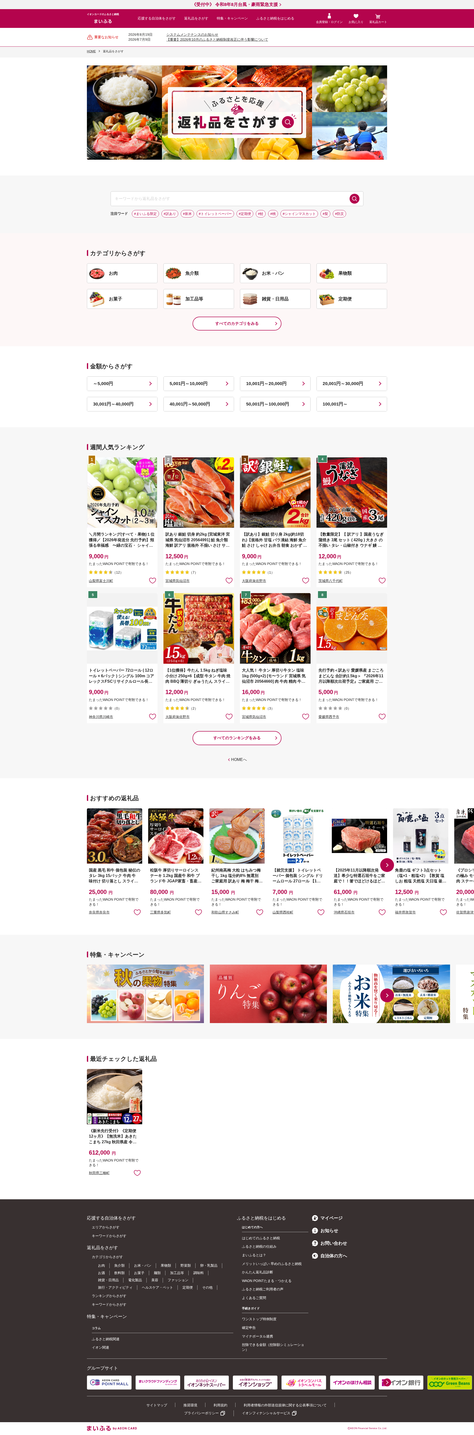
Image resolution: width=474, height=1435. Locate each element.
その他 (207, 1287)
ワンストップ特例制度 (259, 1319)
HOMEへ (239, 759)
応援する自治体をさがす (157, 18)
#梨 (325, 214)
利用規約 (220, 1405)
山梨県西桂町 (283, 912)
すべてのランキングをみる (237, 738)
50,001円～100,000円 (267, 404)
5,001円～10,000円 (189, 383)
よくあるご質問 (254, 1298)
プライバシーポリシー (201, 1413)
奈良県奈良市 (99, 912)
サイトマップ (156, 1405)
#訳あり (170, 214)
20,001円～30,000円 (343, 383)
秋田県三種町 (99, 1173)
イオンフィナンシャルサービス (266, 1413)
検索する (354, 199)
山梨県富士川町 (101, 581)
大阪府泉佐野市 (254, 581)
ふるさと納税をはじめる (275, 18)
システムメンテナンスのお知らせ (192, 35)
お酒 (101, 1273)
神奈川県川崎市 (101, 717)
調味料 (198, 1273)
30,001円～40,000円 (113, 404)
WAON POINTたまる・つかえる (267, 1281)
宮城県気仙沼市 (177, 581)
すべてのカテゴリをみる (237, 323)
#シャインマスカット (299, 214)
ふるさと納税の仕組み (259, 1246)
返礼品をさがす (196, 18)
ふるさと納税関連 (105, 1339)
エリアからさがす (105, 1227)
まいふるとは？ (254, 1255)
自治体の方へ (333, 1255)
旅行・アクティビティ (115, 1287)
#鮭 (260, 214)
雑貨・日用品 (108, 1280)
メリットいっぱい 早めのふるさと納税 (272, 1264)
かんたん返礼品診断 (257, 1272)
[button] (387, 865)
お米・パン (142, 1265)
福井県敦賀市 (405, 912)
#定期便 (245, 214)
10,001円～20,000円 (266, 383)
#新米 (187, 214)
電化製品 (135, 1280)
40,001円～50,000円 (190, 404)
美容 (154, 1280)
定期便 (187, 1287)
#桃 (273, 214)
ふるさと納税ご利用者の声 (262, 1289)
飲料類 (119, 1273)
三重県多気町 (160, 912)
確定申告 (249, 1328)
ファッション (178, 1280)
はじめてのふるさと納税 (261, 1238)
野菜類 (185, 1265)
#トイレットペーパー (215, 214)
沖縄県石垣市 (344, 912)
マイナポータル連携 (257, 1336)
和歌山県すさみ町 (225, 912)
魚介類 (119, 1265)
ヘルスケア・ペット (157, 1287)
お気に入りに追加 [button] (152, 580)
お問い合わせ (333, 1243)
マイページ (331, 1218)
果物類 (166, 1265)
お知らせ (329, 1230)
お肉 (101, 1265)
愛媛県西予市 (328, 717)
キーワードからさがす (109, 1236)
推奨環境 (190, 1405)
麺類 (157, 1273)
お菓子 (139, 1273)
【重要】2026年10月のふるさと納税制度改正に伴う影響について (217, 39)
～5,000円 (103, 383)
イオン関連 (100, 1347)
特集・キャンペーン (232, 18)
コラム (96, 1328)
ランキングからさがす (109, 1296)
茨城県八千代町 (330, 581)
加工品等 (177, 1273)
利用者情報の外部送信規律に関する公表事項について (285, 1405)
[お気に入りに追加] (152, 580)
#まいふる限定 (145, 214)
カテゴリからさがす (107, 1257)
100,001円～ (335, 404)
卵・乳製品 (208, 1265)
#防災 (339, 214)
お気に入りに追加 (137, 912)
